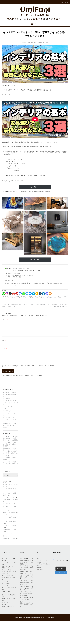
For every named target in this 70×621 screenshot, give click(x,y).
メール (4, 349)
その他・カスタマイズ (9, 538)
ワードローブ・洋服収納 (9, 525)
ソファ (5, 510)
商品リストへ (35, 187)
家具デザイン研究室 (14, 296)
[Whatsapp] (23, 293)
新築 (55, 297)
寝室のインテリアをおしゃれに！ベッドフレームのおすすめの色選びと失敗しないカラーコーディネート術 (26, 575)
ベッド (5, 421)
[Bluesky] (30, 293)
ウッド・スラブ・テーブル (10, 400)
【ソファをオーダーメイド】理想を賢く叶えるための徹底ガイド (10, 457)
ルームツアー (30, 297)
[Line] (3, 293)
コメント (5, 319)
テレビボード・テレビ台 (9, 419)
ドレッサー (6, 533)
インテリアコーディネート (40, 296)
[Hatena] (33, 293)
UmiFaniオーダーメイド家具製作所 (34, 617)
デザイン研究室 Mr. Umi (41, 42)
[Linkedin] (43, 293)
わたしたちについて (42, 560)
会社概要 (39, 567)
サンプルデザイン (8, 398)
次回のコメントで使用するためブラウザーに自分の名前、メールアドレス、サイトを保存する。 (29, 366)
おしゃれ (50, 296)
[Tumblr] (40, 293)
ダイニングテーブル (8, 417)
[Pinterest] (16, 293)
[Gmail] (13, 293)
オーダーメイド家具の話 (9, 392)
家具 (40, 297)
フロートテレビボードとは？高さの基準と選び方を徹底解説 (10, 444)
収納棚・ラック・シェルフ (10, 423)
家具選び (45, 297)
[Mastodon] (46, 293)
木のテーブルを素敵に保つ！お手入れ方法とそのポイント (26, 599)
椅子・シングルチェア (9, 512)
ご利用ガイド (40, 562)
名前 (4, 340)
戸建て (50, 297)
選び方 (59, 297)
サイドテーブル (7, 411)
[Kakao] (36, 293)
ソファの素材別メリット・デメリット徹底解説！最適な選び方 (26, 593)
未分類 (5, 427)
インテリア (28, 296)
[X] (10, 293)
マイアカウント (64, 2)
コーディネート (58, 296)
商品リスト (40, 558)
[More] (50, 293)
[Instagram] (6, 293)
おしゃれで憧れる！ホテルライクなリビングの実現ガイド (10, 463)
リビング (23, 297)
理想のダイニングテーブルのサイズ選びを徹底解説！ (26, 604)
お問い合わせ (40, 569)
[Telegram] (26, 293)
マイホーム (17, 297)
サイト (3, 357)
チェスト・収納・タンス (9, 521)
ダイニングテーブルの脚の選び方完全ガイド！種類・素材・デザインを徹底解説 (10, 438)
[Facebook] (20, 293)
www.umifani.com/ (10, 285)
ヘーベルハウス (8, 297)
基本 (37, 297)
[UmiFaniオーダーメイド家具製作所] (35, 13)
